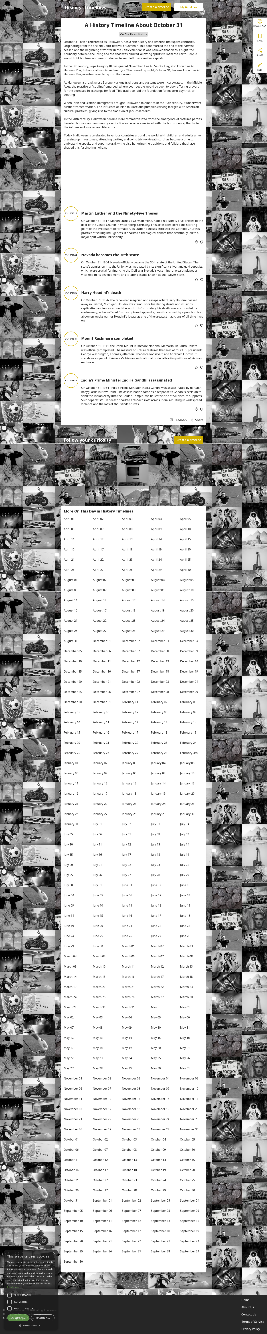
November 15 (189, 1099)
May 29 (127, 1068)
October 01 (71, 1139)
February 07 (130, 712)
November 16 (73, 1109)
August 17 (99, 610)
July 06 (97, 834)
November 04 (160, 1078)
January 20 (187, 794)
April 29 (156, 570)
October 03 (129, 1139)
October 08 (129, 1150)
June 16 (127, 916)
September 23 (160, 1241)
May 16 (185, 1038)
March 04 (70, 956)
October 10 (187, 1150)
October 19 (158, 1170)
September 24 (189, 1241)
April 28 (127, 570)
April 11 (69, 539)
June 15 (98, 916)
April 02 (98, 519)
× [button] (54, 1253)
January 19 (158, 794)
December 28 (160, 692)
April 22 (98, 560)
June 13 (185, 905)
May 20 (156, 1048)
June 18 (185, 916)
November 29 (160, 1129)
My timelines (188, 7)
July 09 (184, 834)
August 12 (99, 600)
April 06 (69, 529)
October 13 (129, 1160)
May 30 (156, 1068)
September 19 (189, 1231)
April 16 (69, 549)
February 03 (188, 702)
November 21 (73, 1119)
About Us (247, 1307)
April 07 (98, 529)
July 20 (68, 865)
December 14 (189, 661)
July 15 (68, 855)
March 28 (186, 997)
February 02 (159, 702)
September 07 (131, 1211)
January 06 (71, 773)
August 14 (158, 600)
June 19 (69, 926)
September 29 (189, 1251)
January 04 (158, 763)
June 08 (185, 895)
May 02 (69, 1017)
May (154, 1007)
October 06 (71, 1150)
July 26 (97, 875)
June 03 (185, 885)
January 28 (129, 814)
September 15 (73, 1231)
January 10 (187, 773)
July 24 (184, 865)
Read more (13, 1287)
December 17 (131, 671)
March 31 (128, 1007)
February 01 (130, 702)
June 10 (98, 905)
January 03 (129, 763)
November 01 (73, 1078)
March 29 (70, 1007)
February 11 (101, 722)
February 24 (188, 743)
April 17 (98, 549)
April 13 (127, 539)
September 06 (102, 1211)
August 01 (70, 580)
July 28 (155, 875)
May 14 (127, 1038)
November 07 (102, 1089)
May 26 (185, 1058)
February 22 (130, 743)
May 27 (69, 1068)
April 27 (98, 570)
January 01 (71, 763)
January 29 (158, 814)
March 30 (99, 1007)
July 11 (97, 844)
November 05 (189, 1078)
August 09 (158, 590)
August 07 (99, 590)
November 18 (131, 1109)
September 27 (131, 1251)
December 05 (73, 651)
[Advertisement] (133, 178)
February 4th (189, 753)
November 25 (189, 1119)
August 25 (187, 621)
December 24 (189, 682)
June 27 (156, 936)
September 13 (160, 1221)
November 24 (160, 1119)
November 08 (131, 1089)
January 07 (100, 773)
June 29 (69, 946)
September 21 (102, 1241)
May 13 (98, 1038)
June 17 (156, 916)
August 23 (128, 621)
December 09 (189, 651)
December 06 (102, 651)
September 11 (102, 1221)
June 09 (69, 905)
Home (245, 1300)
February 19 (188, 732)
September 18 (160, 1231)
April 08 (127, 529)
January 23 (129, 804)
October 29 (158, 1190)
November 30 (189, 1129)
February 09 (188, 712)
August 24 (158, 621)
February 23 (159, 743)
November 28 (131, 1129)
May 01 (185, 1007)
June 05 (98, 895)
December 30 (73, 702)
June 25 (98, 936)
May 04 (127, 1017)
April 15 (185, 539)
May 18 (98, 1048)
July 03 (155, 824)
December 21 (102, 682)
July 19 (184, 855)
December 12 (131, 661)
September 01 (102, 1200)
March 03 (186, 946)
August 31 (70, 641)
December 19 (189, 671)
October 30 (187, 1190)
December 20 (73, 682)
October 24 (158, 1180)
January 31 (71, 824)
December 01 (102, 641)
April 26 (69, 570)
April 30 (185, 570)
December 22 (131, 682)
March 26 (128, 997)
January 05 (187, 763)
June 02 (156, 885)
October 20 (187, 1170)
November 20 (189, 1109)
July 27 (126, 875)
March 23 (186, 987)
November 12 (102, 1099)
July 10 (68, 844)
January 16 (71, 794)
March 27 (157, 997)
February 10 (72, 722)
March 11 (128, 966)
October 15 (187, 1160)
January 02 (100, 763)
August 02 (99, 580)
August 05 (187, 580)
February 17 (130, 732)
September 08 (160, 1211)
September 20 (73, 1241)
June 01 (127, 885)
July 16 (97, 855)
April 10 (185, 529)
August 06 (70, 590)
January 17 (100, 794)
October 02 (100, 1139)
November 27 (102, 1129)
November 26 (73, 1129)
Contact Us (248, 1314)
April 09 (156, 529)
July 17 (126, 855)
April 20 (185, 549)
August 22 (99, 621)
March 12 (157, 966)
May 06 (185, 1017)
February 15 (72, 732)
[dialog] (31, 1290)
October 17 (100, 1170)
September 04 (189, 1200)
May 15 (156, 1038)
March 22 (157, 987)
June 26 (127, 936)
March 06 (128, 956)
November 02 (102, 1078)
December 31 (102, 702)
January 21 (71, 804)
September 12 (131, 1221)
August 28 (128, 631)
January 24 (158, 804)
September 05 (73, 1211)
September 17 (131, 1231)
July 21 (97, 865)
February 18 (159, 732)
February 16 (101, 732)
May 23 (98, 1058)
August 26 (70, 631)
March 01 (128, 946)
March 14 (70, 977)
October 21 (71, 1180)
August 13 (128, 600)
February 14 (188, 722)
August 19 (158, 610)
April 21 (69, 560)
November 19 (160, 1109)
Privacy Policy (250, 1329)
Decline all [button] (42, 1317)
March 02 (157, 946)
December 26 (102, 692)
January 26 (71, 814)
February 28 (159, 753)
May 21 (185, 1048)
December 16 (102, 671)
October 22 (100, 1180)
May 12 (69, 1038)
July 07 (126, 834)
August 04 (158, 580)
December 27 (131, 692)
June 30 (98, 946)
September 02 (131, 1200)
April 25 (185, 560)
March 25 (99, 997)
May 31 (185, 1068)
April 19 (156, 549)
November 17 (102, 1109)
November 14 (160, 1099)
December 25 (73, 692)
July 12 (126, 844)
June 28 (185, 936)
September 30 (73, 1262)
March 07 (157, 956)
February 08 (159, 712)
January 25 (187, 804)
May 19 (127, 1048)
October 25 (187, 1180)
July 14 (184, 844)
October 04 (158, 1139)
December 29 (189, 692)
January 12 (100, 783)
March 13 (186, 966)
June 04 (69, 895)
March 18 (186, 977)
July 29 (184, 875)
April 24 (156, 560)
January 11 (71, 783)
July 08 (155, 834)
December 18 (160, 671)
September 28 (160, 1251)
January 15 (187, 783)
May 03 (98, 1017)
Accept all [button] (18, 1317)
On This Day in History (133, 34)
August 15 (187, 600)
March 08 (186, 956)
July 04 (184, 824)
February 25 (72, 753)
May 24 (127, 1058)
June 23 (185, 926)
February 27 (130, 753)
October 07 (100, 1150)
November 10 (189, 1089)
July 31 (97, 885)
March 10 (99, 966)
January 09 (158, 773)
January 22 (100, 804)
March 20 (99, 987)
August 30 (187, 631)
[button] (30, 1325)
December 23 (160, 682)
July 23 (155, 865)
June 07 (156, 895)
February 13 (159, 722)
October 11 (71, 1160)
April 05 (185, 519)
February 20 (72, 743)
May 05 (156, 1017)
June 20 (98, 926)
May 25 (156, 1058)
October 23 (129, 1180)
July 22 (126, 865)
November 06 (73, 1089)
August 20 (187, 610)
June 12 (156, 905)
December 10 (73, 661)
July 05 (68, 834)
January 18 (129, 794)
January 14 (158, 783)
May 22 (69, 1058)
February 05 (72, 712)
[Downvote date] (201, 242)
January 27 (100, 814)
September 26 (102, 1251)
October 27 (100, 1190)
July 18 (155, 855)
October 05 (187, 1139)
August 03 (128, 580)
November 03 (131, 1078)
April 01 (69, 519)
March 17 (157, 977)
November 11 (73, 1099)
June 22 (156, 926)
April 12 (98, 539)
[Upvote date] (196, 242)
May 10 (156, 1028)
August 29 (158, 631)
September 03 (160, 1200)
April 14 (156, 539)
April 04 (156, 519)
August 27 (99, 631)
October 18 (129, 1170)
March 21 (128, 987)
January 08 (129, 773)
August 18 (128, 610)
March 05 (99, 956)
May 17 (69, 1048)
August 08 (128, 590)
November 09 (160, 1089)
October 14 (158, 1160)
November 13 (131, 1099)
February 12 (130, 722)
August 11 (70, 600)
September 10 (73, 1221)
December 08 (160, 651)
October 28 (129, 1190)
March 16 (128, 977)
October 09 (158, 1150)
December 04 (189, 641)
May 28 (98, 1068)
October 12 (100, 1160)
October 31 (71, 1200)
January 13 (129, 783)
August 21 (70, 621)
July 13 (155, 844)
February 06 (101, 712)
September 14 (189, 1221)
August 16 (70, 610)
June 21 (127, 926)
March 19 (70, 987)
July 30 (68, 885)
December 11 (102, 661)
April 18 (127, 549)
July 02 (126, 824)
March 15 (99, 977)
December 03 (160, 641)
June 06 (127, 895)
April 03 (127, 519)
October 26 (71, 1190)
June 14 (69, 916)
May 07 (69, 1028)
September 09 (189, 1211)
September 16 (102, 1231)
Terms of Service (252, 1322)
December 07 (131, 651)
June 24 (69, 936)
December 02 (131, 641)
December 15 (73, 671)
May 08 (98, 1028)
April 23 (127, 560)
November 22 (102, 1119)
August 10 (187, 590)
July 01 (97, 824)
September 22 (131, 1241)
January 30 (187, 814)
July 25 (68, 875)
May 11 (185, 1028)
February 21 (101, 743)
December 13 (160, 661)
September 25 (73, 1251)
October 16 (71, 1170)
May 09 (127, 1028)
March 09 (70, 966)
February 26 (101, 753)
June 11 (127, 905)
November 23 (131, 1119)
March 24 (70, 997)
